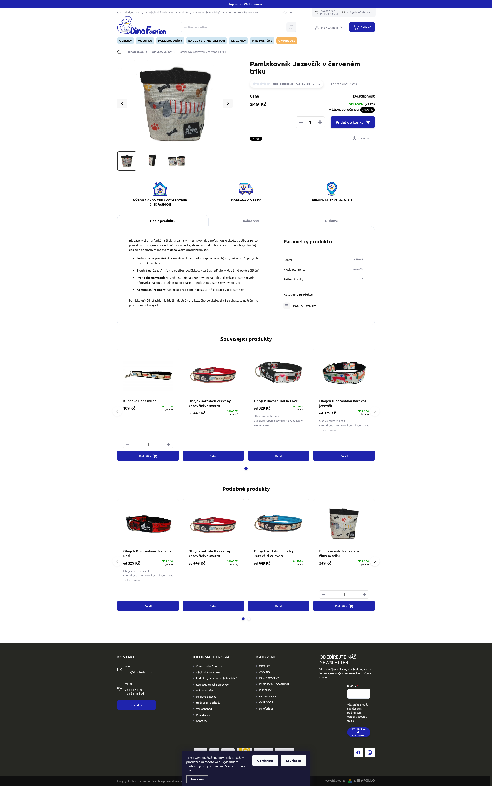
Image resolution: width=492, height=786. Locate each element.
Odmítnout (265, 761)
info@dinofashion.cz (139, 672)
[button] (168, 444)
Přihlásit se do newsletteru (358, 732)
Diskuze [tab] (331, 220)
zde (188, 770)
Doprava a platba (206, 696)
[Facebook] (358, 752)
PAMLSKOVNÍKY (304, 306)
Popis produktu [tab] (163, 220)
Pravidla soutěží (205, 714)
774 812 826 (134, 691)
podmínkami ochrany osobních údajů (357, 716)
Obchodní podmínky (161, 12)
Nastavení (197, 779)
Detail (213, 456)
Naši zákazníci (204, 690)
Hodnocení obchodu (208, 702)
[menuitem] (125, 40)
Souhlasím (293, 761)
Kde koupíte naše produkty (242, 12)
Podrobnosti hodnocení (308, 83)
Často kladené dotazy (130, 12)
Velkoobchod (204, 708)
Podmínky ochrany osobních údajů (199, 12)
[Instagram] (370, 752)
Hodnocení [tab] (250, 220)
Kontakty (201, 720)
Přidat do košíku (350, 122)
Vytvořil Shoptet (335, 780)
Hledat (291, 27)
